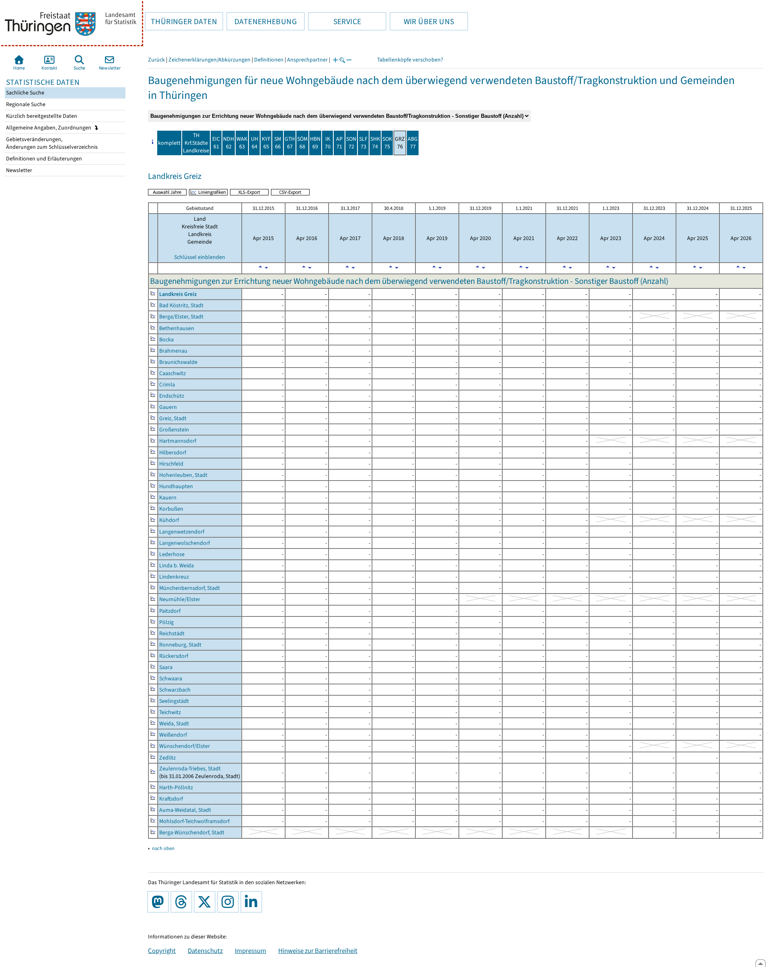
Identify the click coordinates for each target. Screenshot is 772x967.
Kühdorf (169, 520)
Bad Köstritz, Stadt (181, 305)
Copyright (162, 950)
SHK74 (375, 142)
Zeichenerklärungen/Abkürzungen (209, 60)
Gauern (168, 407)
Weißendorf (173, 735)
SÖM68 (302, 142)
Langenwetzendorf (181, 532)
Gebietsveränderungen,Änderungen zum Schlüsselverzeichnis (51, 143)
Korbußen (171, 509)
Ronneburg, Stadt (180, 645)
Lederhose (172, 554)
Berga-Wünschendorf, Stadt (191, 832)
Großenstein (174, 429)
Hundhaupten (176, 486)
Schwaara (170, 678)
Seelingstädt (174, 701)
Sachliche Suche (24, 92)
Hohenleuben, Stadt (183, 475)
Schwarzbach (175, 690)
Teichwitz (170, 712)
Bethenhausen (176, 328)
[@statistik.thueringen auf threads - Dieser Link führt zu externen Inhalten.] (183, 902)
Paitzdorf (170, 611)
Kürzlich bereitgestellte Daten (41, 116)
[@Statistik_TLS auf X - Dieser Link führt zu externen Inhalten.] (206, 902)
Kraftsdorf (171, 799)
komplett (169, 143)
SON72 (351, 142)
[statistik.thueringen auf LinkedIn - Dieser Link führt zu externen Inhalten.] (253, 902)
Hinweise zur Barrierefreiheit (317, 950)
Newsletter (18, 170)
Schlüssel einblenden (199, 257)
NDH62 (228, 142)
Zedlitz (167, 758)
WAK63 (241, 142)
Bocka (166, 339)
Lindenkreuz (174, 577)
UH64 (254, 142)
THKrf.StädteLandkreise (196, 142)
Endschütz (171, 396)
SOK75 (387, 142)
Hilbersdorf (172, 452)
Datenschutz (205, 950)
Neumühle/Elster (179, 599)
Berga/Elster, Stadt (181, 316)
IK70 (328, 142)
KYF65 (266, 142)
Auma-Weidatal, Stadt (185, 810)
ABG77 (413, 142)
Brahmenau (173, 351)
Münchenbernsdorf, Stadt (189, 588)
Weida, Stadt (174, 723)
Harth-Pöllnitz (176, 787)
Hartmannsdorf (177, 441)
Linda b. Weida (176, 565)
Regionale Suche (25, 104)
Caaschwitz (172, 373)
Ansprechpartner (307, 60)
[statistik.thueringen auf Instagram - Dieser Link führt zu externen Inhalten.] (229, 902)
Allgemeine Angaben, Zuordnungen (49, 127)
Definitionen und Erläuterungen (43, 158)
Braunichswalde (178, 362)
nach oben (163, 848)
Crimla (167, 384)
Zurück (156, 60)
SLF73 (363, 142)
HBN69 (315, 142)
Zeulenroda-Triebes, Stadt (190, 768)
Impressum (250, 950)
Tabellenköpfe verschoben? (410, 60)
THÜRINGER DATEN (181, 21)
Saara (165, 667)
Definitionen (268, 60)
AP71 (339, 142)
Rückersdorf (173, 656)
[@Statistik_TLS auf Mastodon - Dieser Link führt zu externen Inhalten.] (159, 902)
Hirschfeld (171, 464)
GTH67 (290, 142)
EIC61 (216, 142)
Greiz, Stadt (173, 418)
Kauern (168, 497)
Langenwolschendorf (184, 543)
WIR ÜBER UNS (422, 21)
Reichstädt (172, 633)
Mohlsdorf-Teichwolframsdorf (194, 821)
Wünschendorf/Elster (184, 746)
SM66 (277, 142)
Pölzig (166, 622)
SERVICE (334, 21)
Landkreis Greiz (178, 294)
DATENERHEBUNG (261, 21)
